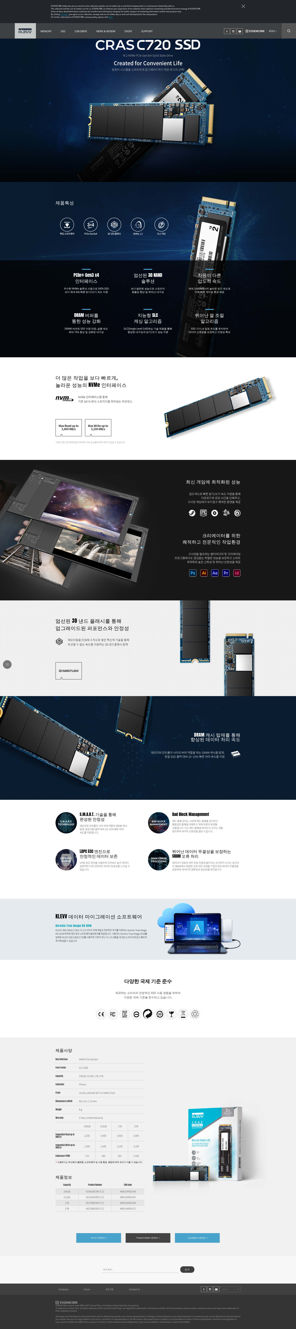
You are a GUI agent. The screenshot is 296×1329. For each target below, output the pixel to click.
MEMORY (46, 31)
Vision (87, 1289)
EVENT (128, 31)
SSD (63, 31)
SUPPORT (147, 31)
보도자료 (110, 1289)
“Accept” (64, 14)
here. (111, 17)
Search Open (289, 31)
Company (63, 1289)
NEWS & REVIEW (105, 31)
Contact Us (134, 1289)
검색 (187, 1269)
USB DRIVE (81, 31)
